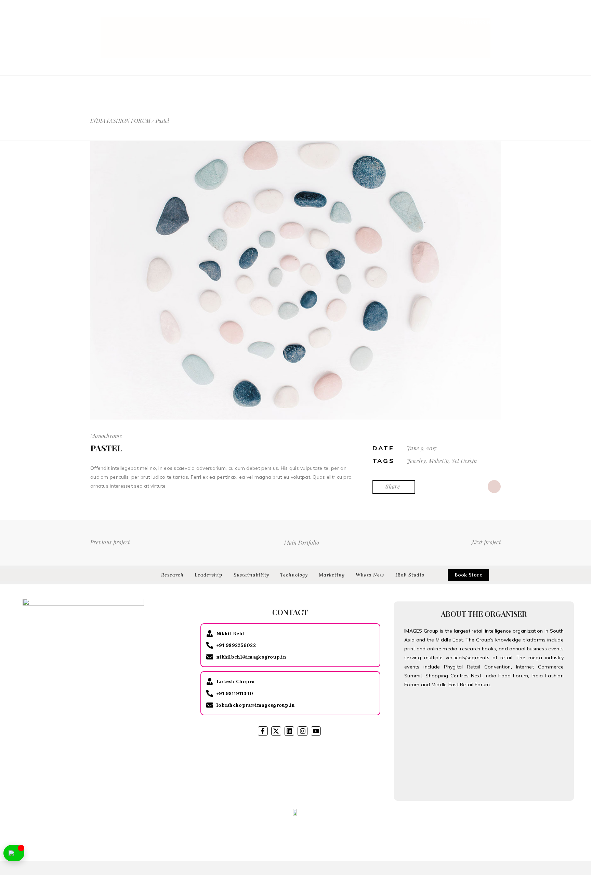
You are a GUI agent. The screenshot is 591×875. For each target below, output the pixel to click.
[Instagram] (302, 731)
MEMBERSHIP (447, 13)
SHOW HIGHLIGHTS (366, 13)
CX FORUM (487, 13)
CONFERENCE (276, 13)
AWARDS (411, 13)
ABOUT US (238, 13)
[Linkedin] (289, 731)
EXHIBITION (316, 13)
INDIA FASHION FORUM (120, 120)
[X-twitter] (276, 731)
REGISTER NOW (479, 22)
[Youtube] (316, 731)
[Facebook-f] (263, 731)
